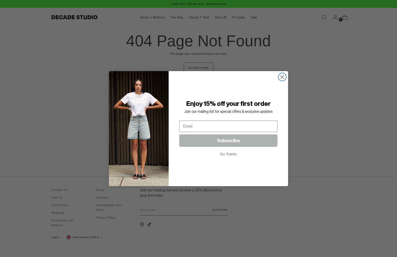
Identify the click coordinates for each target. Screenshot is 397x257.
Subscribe (228, 140)
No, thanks (228, 154)
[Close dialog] (282, 77)
